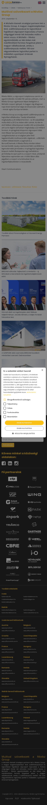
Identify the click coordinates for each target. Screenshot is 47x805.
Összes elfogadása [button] (24, 423)
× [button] (42, 370)
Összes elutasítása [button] (24, 428)
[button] (23, 433)
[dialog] (23, 403)
